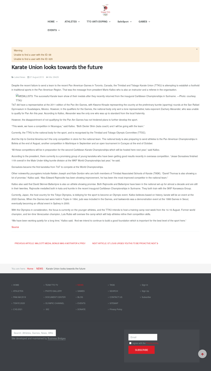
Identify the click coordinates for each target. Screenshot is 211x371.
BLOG (80, 297)
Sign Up (145, 290)
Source (15, 227)
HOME (51, 21)
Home (30, 268)
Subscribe (146, 297)
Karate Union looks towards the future (57, 67)
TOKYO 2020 (19, 303)
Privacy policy (152, 343)
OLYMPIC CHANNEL (54, 303)
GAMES (143, 21)
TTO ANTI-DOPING (97, 21)
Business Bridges (57, 338)
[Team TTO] (105, 8)
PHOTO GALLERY (53, 290)
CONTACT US (116, 297)
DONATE (81, 309)
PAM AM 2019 (19, 297)
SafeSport (123, 21)
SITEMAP (114, 303)
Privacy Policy (116, 309)
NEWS (39, 268)
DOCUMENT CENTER (55, 297)
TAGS (112, 284)
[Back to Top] (202, 354)
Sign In (145, 284)
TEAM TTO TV (51, 284)
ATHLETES (71, 21)
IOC (47, 309)
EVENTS (52, 30)
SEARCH (114, 290)
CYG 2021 (17, 309)
